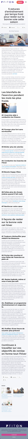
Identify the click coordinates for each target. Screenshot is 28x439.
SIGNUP (20, 2)
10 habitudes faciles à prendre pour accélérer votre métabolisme (18, 395)
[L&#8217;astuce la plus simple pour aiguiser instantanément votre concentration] (7, 390)
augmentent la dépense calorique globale (13, 152)
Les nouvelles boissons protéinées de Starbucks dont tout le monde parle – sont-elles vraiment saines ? (7, 409)
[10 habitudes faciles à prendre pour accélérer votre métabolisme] (18, 390)
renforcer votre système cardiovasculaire (13, 215)
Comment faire (14, 5)
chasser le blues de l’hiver (8, 177)
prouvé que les (9, 150)
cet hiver (14, 73)
